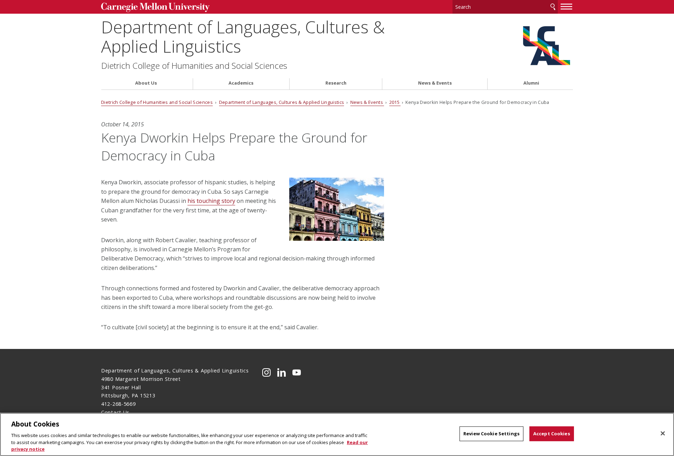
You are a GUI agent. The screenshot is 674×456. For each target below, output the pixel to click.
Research (335, 83)
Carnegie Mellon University (155, 7)
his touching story (211, 201)
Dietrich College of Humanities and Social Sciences (194, 65)
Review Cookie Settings (491, 433)
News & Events (435, 83)
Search (553, 7)
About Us (146, 83)
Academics (241, 83)
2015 (395, 102)
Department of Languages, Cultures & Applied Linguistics (243, 36)
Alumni (531, 83)
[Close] (662, 433)
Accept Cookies (551, 433)
